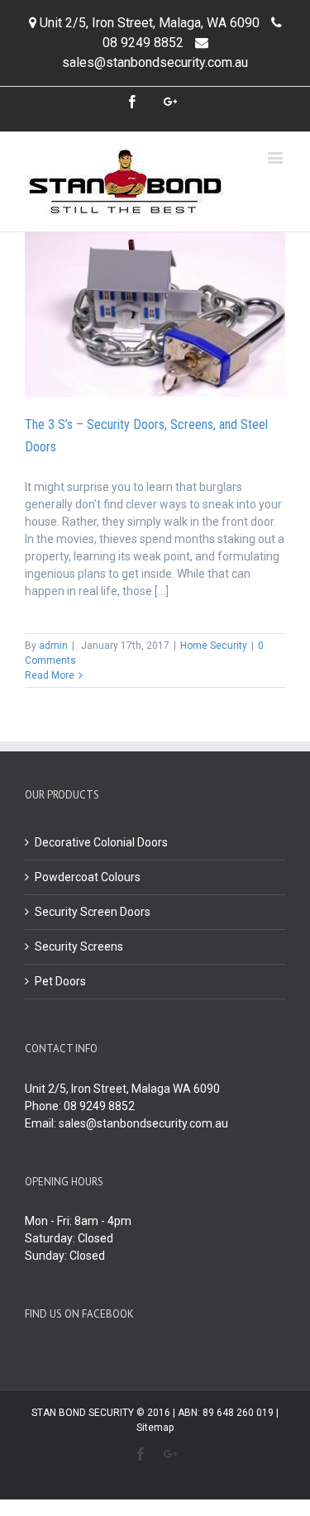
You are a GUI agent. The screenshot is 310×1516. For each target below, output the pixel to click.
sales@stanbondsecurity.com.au (155, 62)
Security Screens (79, 946)
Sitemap (155, 1427)
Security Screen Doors (92, 911)
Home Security (213, 645)
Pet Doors (60, 981)
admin (53, 645)
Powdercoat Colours (88, 877)
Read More (49, 675)
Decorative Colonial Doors (101, 842)
